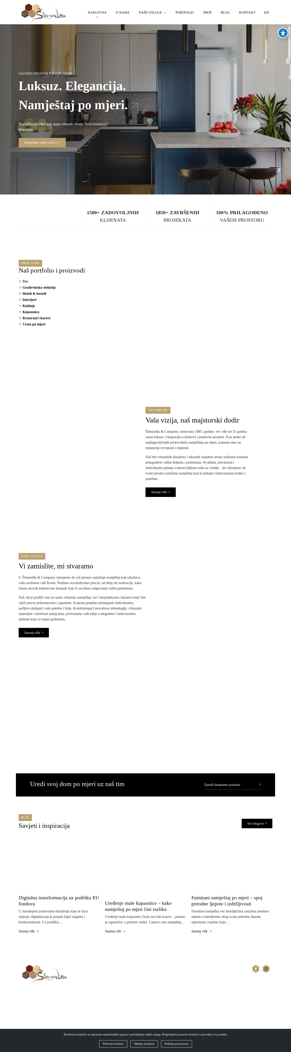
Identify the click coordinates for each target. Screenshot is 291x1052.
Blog (225, 12)
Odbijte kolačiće (144, 1043)
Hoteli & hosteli (34, 293)
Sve (25, 281)
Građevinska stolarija (39, 287)
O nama (123, 12)
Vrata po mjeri (34, 324)
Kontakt (247, 12)
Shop (207, 12)
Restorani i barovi (36, 318)
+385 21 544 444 (31, 1013)
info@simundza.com (33, 1018)
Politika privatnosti (176, 1043)
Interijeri (29, 300)
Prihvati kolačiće (113, 1043)
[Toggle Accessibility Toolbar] (283, 32)
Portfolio (185, 12)
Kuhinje (29, 306)
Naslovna (97, 12)
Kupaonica (31, 312)
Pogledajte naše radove (40, 142)
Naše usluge (150, 12)
